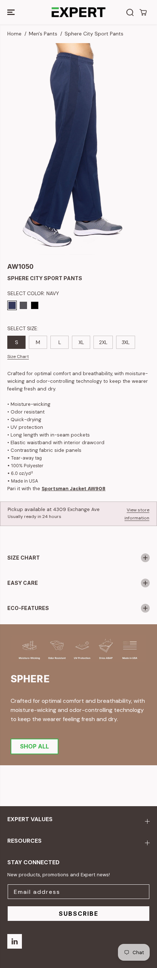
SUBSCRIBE (79, 913)
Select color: (33, 293)
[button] (11, 12)
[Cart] (143, 12)
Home (14, 33)
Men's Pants (43, 33)
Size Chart (18, 356)
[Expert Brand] (78, 12)
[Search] (130, 12)
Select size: (22, 328)
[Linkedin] (14, 941)
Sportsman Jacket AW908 (74, 488)
